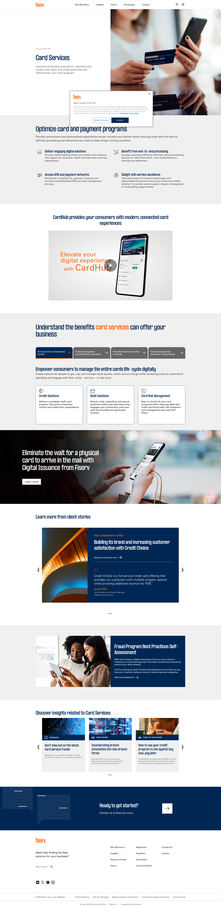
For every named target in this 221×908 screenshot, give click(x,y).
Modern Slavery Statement (125, 897)
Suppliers (140, 853)
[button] (109, 613)
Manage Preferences (101, 120)
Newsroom (141, 847)
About (114, 4)
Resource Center (118, 859)
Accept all (120, 120)
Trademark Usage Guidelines (155, 897)
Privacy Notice (82, 897)
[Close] (149, 94)
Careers (146, 4)
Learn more (31, 481)
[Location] (183, 5)
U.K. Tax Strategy (101, 897)
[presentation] (38, 569)
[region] (111, 109)
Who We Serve (82, 4)
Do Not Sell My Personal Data (92, 904)
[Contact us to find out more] (167, 808)
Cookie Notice (124, 113)
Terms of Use (179, 897)
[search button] (177, 5)
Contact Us (167, 847)
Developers (129, 4)
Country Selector (144, 865)
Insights (100, 4)
